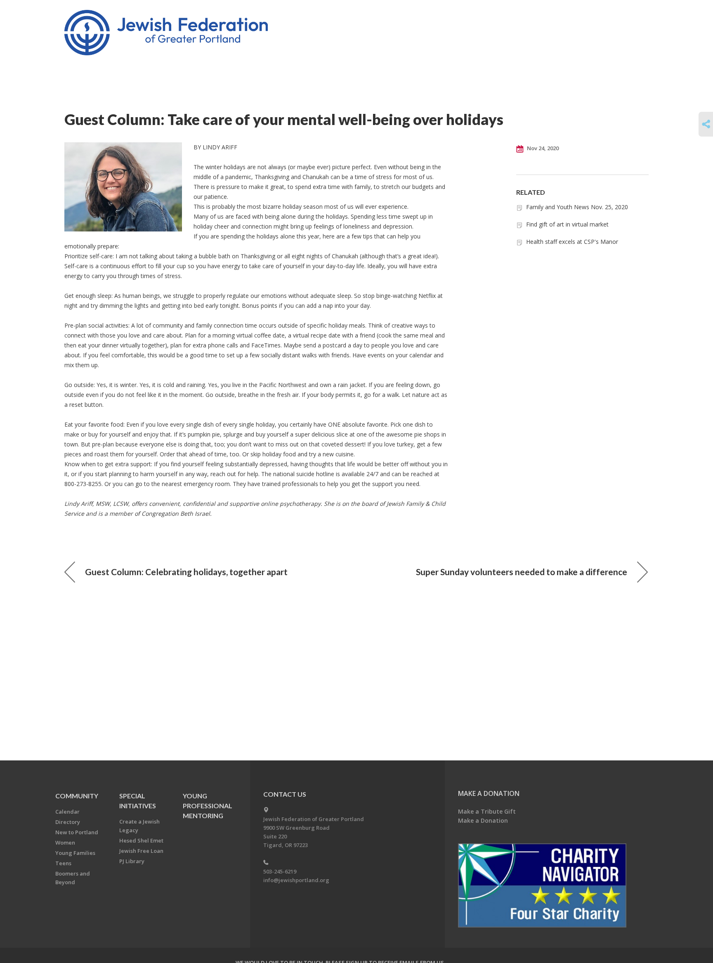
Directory (67, 822)
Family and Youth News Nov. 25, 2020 (577, 207)
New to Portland (76, 832)
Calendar (67, 811)
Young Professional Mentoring (207, 805)
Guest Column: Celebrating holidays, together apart (186, 571)
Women (65, 842)
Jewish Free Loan (141, 850)
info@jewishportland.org (296, 880)
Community (76, 796)
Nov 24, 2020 (542, 148)
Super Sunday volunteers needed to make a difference (521, 571)
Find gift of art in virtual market (567, 224)
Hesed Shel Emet (141, 840)
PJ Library (131, 861)
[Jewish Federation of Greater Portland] (166, 34)
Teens (63, 863)
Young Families (75, 853)
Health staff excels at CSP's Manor (572, 241)
